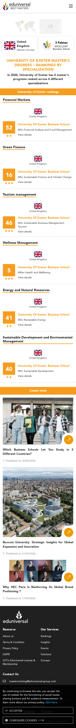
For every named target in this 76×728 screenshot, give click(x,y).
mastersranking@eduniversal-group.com (32, 681)
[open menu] (71, 6)
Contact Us (10, 674)
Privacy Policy (10, 648)
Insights (45, 642)
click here (51, 702)
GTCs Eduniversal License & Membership (19, 661)
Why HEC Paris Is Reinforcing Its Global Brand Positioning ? (38, 589)
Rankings (46, 636)
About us (8, 636)
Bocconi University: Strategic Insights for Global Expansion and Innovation (38, 544)
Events (45, 648)
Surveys (45, 660)
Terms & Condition (13, 642)
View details (25, 135)
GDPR (6, 654)
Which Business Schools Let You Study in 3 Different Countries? (38, 451)
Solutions (46, 654)
